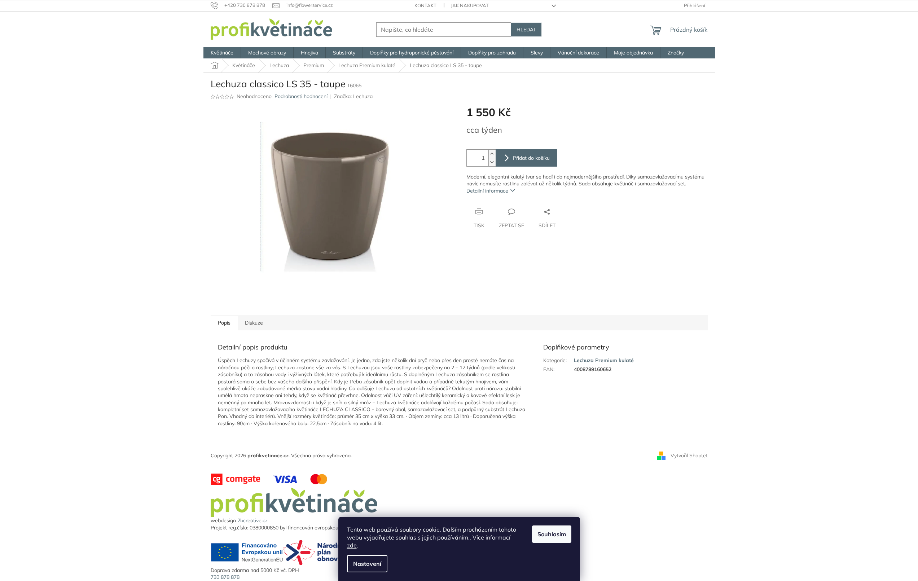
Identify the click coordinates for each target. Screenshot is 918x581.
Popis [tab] (224, 323)
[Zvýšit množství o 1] (492, 154)
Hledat (526, 29)
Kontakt (425, 5)
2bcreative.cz (252, 520)
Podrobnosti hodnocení (301, 96)
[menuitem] (222, 52)
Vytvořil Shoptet (689, 455)
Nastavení (367, 563)
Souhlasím (551, 534)
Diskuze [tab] (254, 323)
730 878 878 (225, 577)
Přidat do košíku (531, 158)
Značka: (353, 96)
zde (352, 545)
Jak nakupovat (470, 5)
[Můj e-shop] (294, 502)
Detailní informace (487, 191)
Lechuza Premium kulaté (604, 360)
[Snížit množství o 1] (492, 162)
